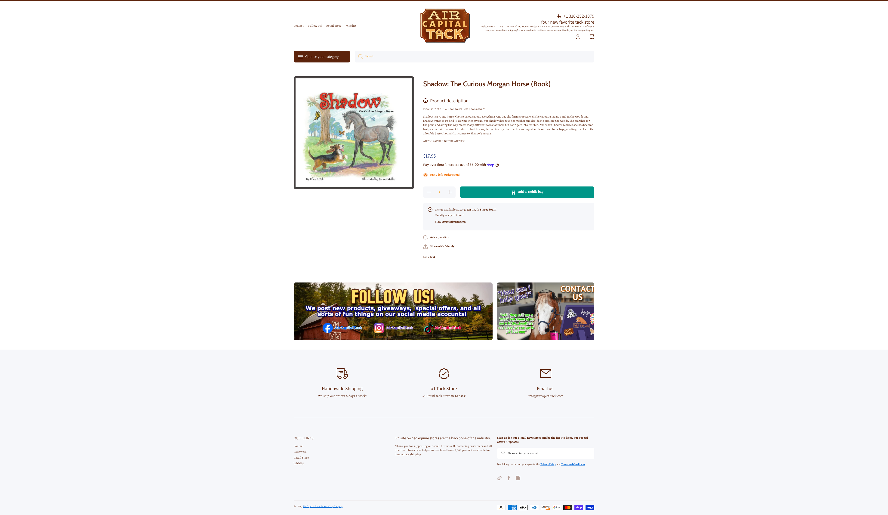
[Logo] (444, 26)
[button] (592, 36)
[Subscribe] (588, 453)
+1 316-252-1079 (579, 16)
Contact (299, 446)
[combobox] (474, 56)
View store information (450, 221)
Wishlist (299, 463)
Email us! (546, 388)
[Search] (359, 56)
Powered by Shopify (331, 506)
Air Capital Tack (312, 506)
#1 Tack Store (444, 388)
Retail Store (301, 457)
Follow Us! (300, 452)
